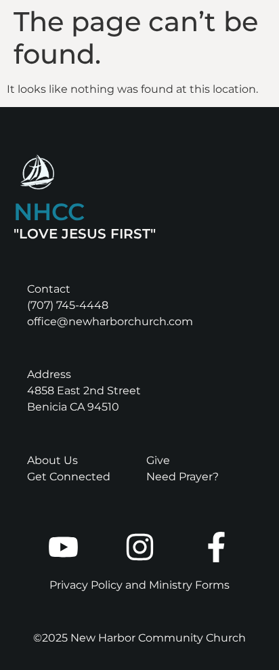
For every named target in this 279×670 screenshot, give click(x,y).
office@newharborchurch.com (110, 321)
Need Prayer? (182, 476)
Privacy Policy (86, 585)
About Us (52, 460)
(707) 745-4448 (67, 305)
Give (158, 460)
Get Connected (68, 476)
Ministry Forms (189, 585)
